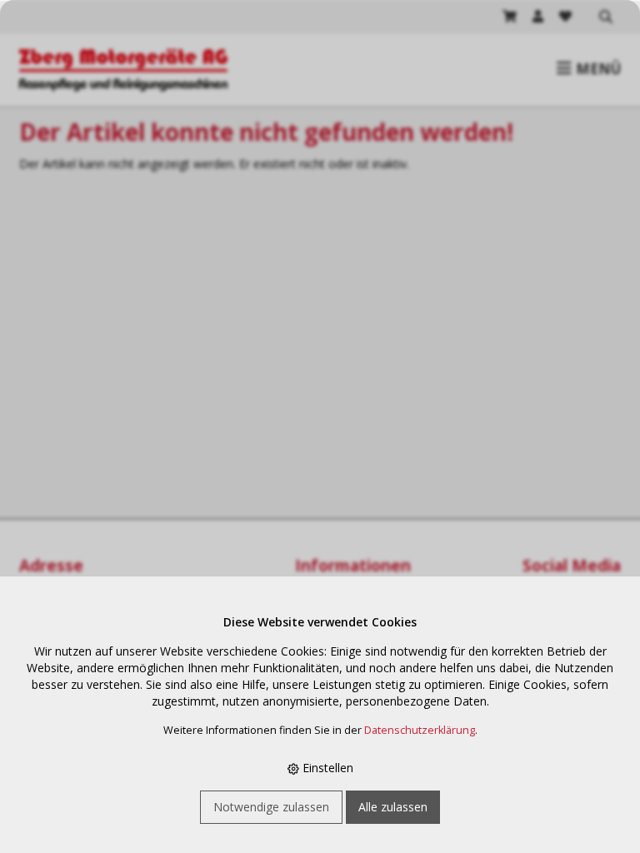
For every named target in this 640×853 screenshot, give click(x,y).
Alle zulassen (393, 807)
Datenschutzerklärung (419, 730)
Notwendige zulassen (271, 807)
